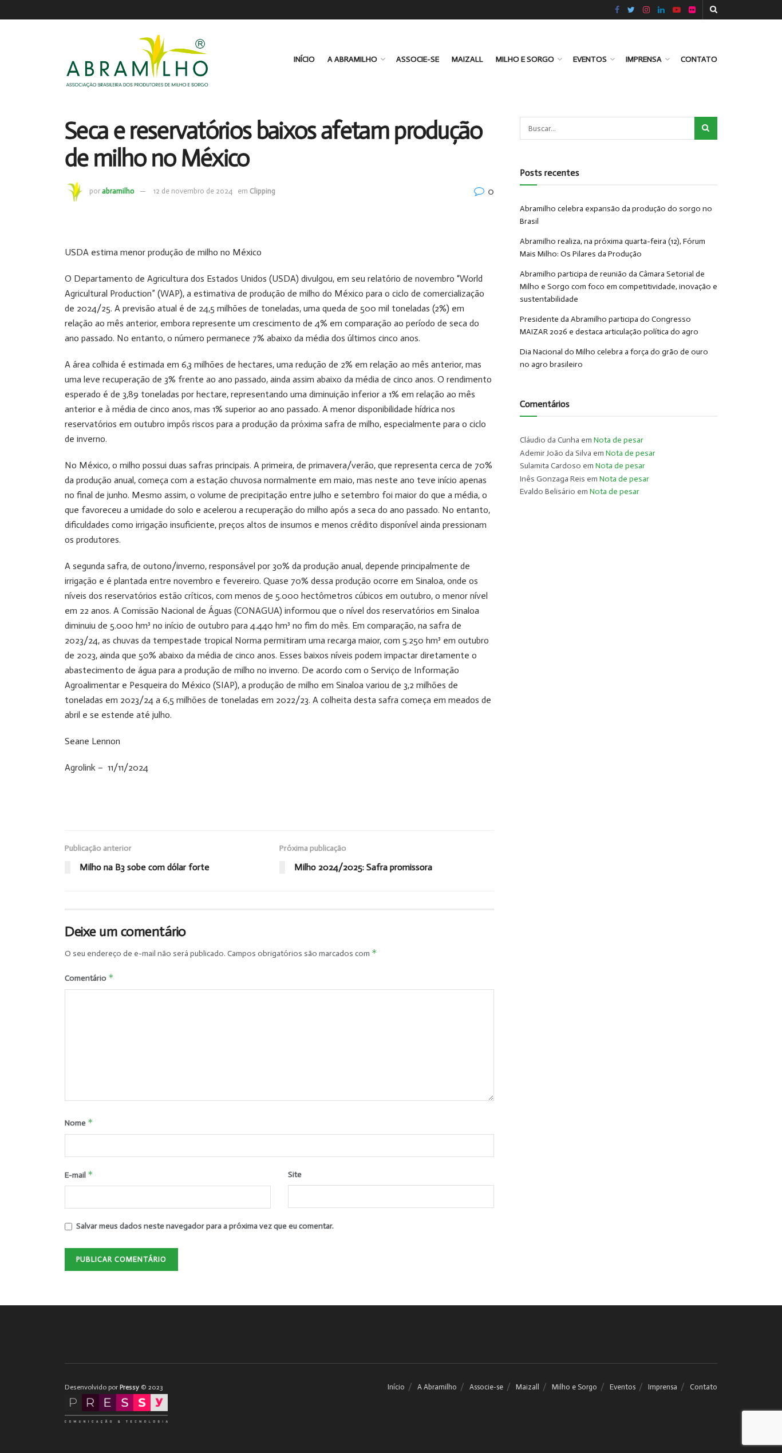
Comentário (89, 977)
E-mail (79, 1174)
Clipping (262, 191)
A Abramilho (352, 59)
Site (295, 1174)
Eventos (590, 59)
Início (304, 59)
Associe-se (417, 59)
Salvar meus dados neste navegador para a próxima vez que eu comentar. (205, 1226)
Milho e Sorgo (525, 59)
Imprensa (644, 59)
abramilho (118, 191)
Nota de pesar (618, 440)
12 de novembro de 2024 (192, 191)
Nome (79, 1122)
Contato (699, 59)
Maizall (467, 59)
